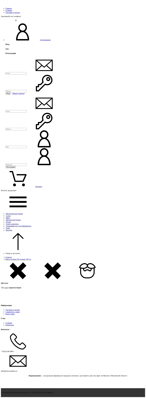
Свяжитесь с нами (12, 312)
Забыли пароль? (18, 93)
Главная (8, 8)
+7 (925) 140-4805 (8, 20)
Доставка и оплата (12, 12)
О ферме (8, 10)
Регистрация (10, 167)
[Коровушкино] (14, 4)
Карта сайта (10, 314)
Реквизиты (9, 325)
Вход (8, 93)
